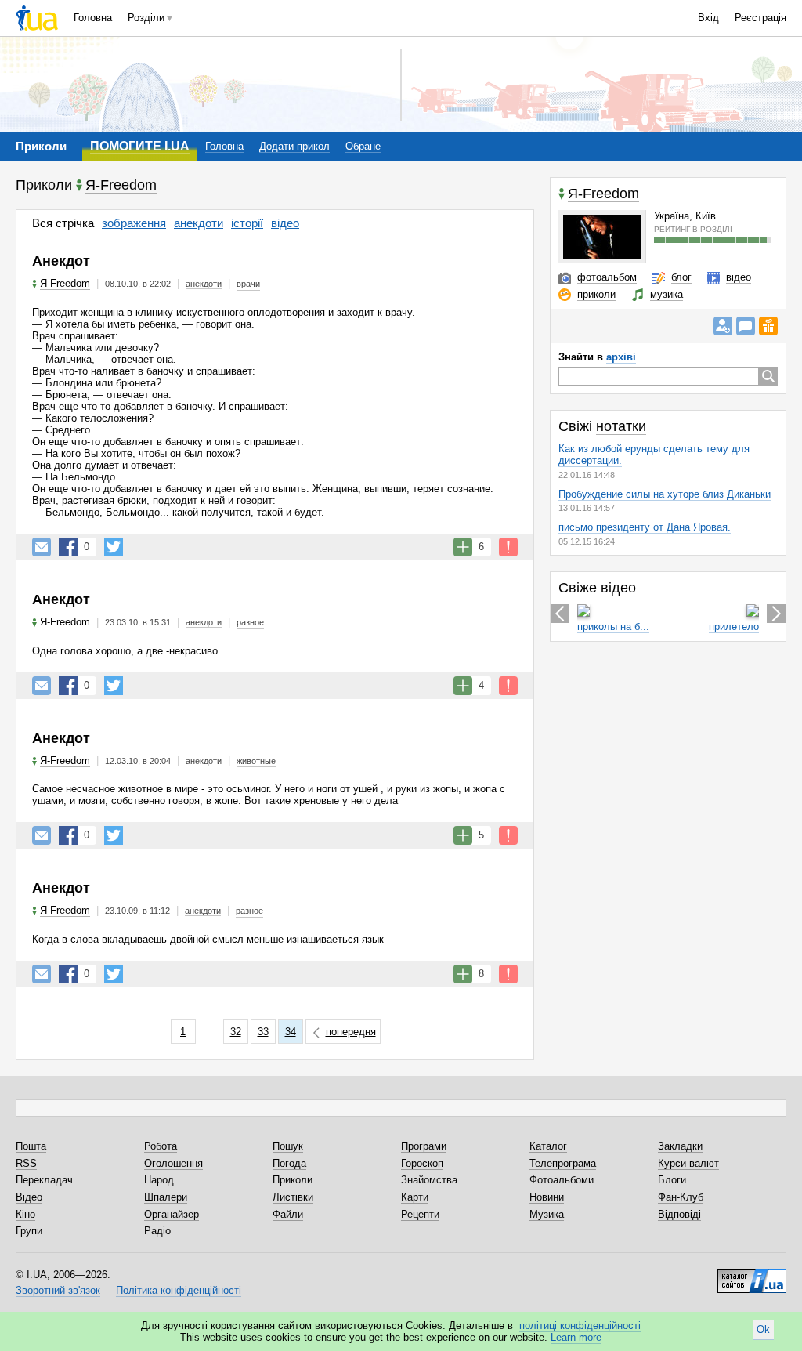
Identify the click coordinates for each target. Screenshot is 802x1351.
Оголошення (173, 1163)
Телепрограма (562, 1163)
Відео (29, 1197)
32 (235, 1032)
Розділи (146, 18)
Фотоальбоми (561, 1180)
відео (285, 223)
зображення (134, 223)
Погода (289, 1163)
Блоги (672, 1180)
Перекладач (44, 1180)
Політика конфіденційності (178, 1290)
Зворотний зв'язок (58, 1290)
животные (256, 761)
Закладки (680, 1146)
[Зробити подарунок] (768, 326)
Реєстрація (760, 18)
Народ (159, 1180)
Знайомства (429, 1180)
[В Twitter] (113, 547)
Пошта (31, 1146)
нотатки (621, 426)
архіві (621, 357)
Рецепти (420, 1214)
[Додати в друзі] (722, 326)
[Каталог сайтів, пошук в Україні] (751, 1275)
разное (250, 622)
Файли (288, 1214)
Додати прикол (294, 146)
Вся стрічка (63, 223)
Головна (93, 18)
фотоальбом (607, 277)
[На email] (41, 547)
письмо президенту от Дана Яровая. (644, 527)
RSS (26, 1163)
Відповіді (679, 1214)
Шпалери (165, 1197)
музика (666, 294)
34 (290, 1032)
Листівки (293, 1197)
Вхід (708, 18)
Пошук (288, 1146)
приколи (596, 294)
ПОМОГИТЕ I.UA (140, 146)
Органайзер (171, 1214)
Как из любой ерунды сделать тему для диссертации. (654, 454)
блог (681, 277)
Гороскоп (422, 1163)
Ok (763, 1329)
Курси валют (688, 1163)
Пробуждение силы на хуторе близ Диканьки (664, 494)
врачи (248, 283)
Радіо (157, 1231)
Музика (546, 1214)
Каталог (548, 1146)
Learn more (576, 1337)
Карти (414, 1197)
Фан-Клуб (680, 1197)
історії (247, 223)
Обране (363, 146)
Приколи (292, 1180)
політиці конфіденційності (580, 1325)
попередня (351, 1032)
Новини (546, 1197)
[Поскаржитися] (508, 547)
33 (263, 1032)
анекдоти (198, 223)
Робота (160, 1146)
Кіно (25, 1214)
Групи (29, 1231)
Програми (423, 1146)
